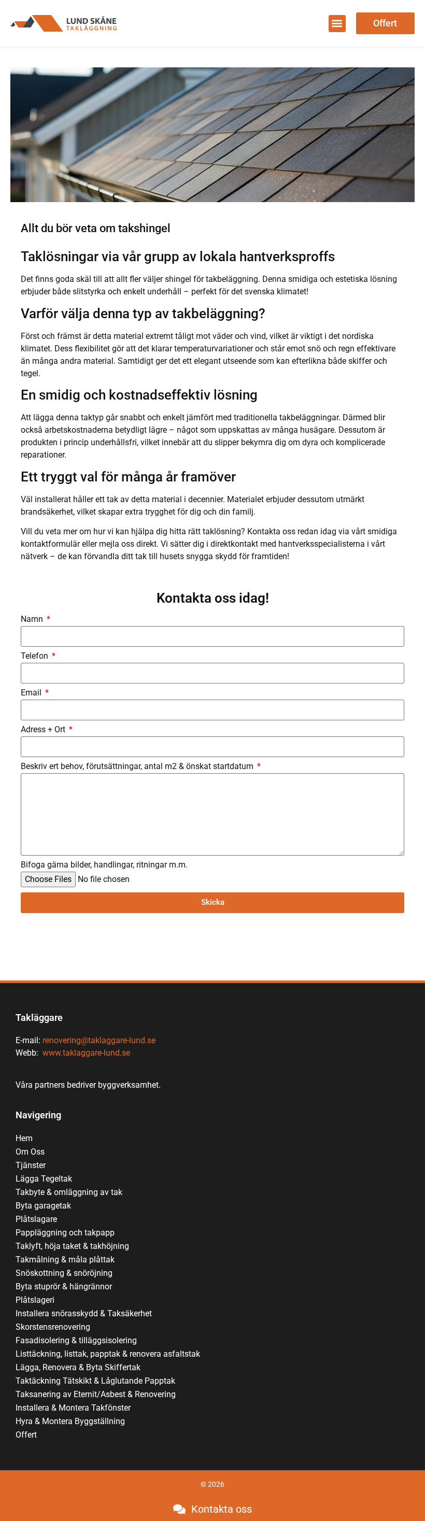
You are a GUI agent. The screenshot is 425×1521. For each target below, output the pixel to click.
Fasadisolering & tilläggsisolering (76, 1340)
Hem (24, 1138)
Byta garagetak (43, 1206)
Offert (26, 1435)
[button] (337, 23)
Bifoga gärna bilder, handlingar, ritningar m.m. (104, 865)
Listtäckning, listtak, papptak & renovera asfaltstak (108, 1354)
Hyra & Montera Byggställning (70, 1421)
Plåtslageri (35, 1300)
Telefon (35, 656)
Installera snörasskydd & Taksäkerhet (85, 1313)
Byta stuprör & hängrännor (64, 1286)
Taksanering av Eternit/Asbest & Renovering (96, 1394)
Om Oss (30, 1152)
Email (32, 693)
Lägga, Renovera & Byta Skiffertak (78, 1367)
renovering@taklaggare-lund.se (98, 1040)
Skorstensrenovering (53, 1327)
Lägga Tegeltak (44, 1179)
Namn (33, 619)
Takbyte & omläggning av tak (69, 1192)
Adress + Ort (44, 730)
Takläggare (39, 1017)
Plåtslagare (36, 1219)
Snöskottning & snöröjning (64, 1273)
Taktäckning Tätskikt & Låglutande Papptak (95, 1381)
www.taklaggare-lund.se (86, 1053)
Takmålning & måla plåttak (65, 1259)
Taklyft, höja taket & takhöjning (72, 1246)
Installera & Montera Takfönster (73, 1408)
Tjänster (31, 1165)
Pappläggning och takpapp (65, 1233)
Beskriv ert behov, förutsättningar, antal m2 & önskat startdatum (138, 766)
